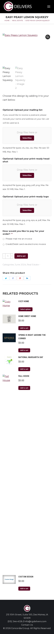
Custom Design (25, 576)
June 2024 (20, 264)
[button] (47, 37)
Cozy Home (23, 301)
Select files (27, 138)
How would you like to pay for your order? (23, 232)
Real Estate (33, 264)
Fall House (23, 376)
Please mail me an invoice (19, 238)
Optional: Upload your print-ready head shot (26, 160)
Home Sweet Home (27, 316)
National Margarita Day (30, 357)
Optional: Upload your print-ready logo (26, 196)
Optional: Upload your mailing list (22, 110)
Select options (25, 309)
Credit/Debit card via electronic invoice (26, 244)
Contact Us (27, 625)
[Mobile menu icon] (48, 6)
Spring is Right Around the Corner (32, 337)
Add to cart (21, 256)
